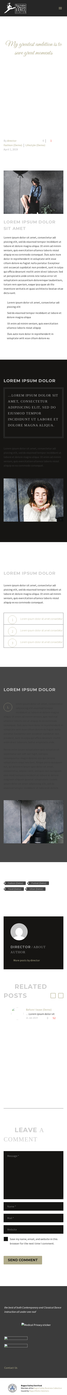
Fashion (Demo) (13, 145)
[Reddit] (30, 899)
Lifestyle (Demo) (35, 145)
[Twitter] (10, 899)
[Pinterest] (15, 899)
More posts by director (26, 960)
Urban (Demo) (36, 889)
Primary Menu (60, 8)
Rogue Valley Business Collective (48, 1388)
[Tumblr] (20, 899)
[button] (53, 995)
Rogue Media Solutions (39, 1391)
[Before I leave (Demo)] (18, 1014)
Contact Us (10, 1367)
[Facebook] (5, 899)
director (11, 140)
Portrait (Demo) (38, 883)
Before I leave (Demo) (39, 1009)
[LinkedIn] (25, 899)
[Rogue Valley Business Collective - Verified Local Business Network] (12, 1388)
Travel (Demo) (14, 889)
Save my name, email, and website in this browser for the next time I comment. (34, 1241)
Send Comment (23, 1260)
